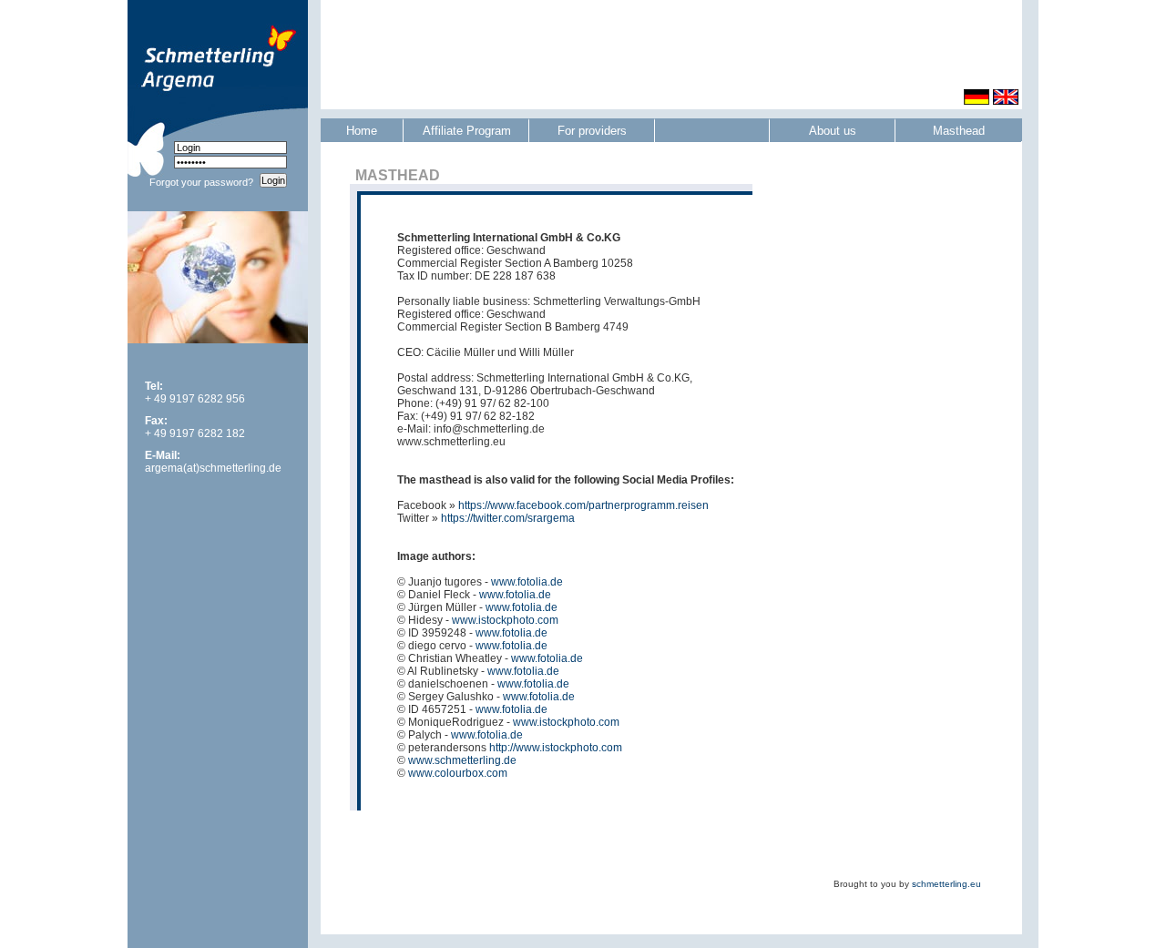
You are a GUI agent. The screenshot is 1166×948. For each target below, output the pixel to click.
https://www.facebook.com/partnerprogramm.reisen (583, 505)
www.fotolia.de (527, 582)
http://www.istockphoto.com (555, 747)
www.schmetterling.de (462, 760)
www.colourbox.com (457, 773)
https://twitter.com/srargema (508, 518)
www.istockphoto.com (505, 620)
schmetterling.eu (946, 884)
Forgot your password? (201, 182)
